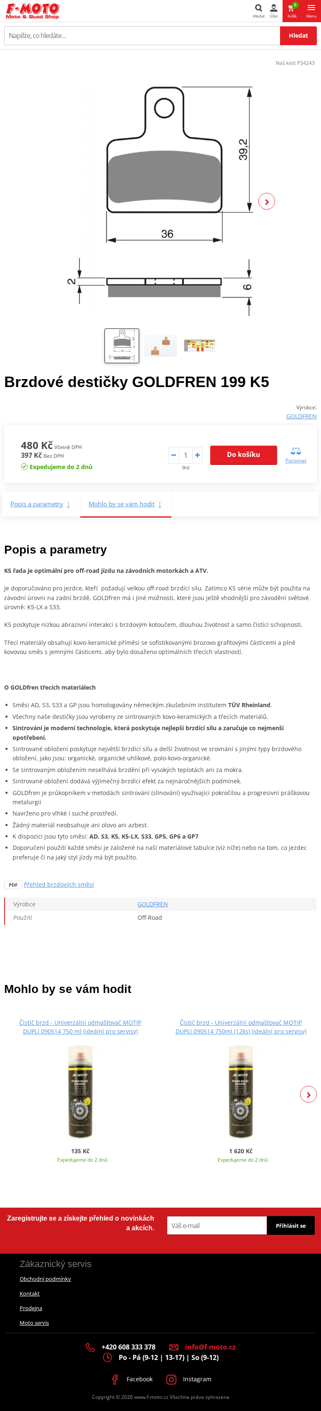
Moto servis (34, 1322)
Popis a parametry (36, 504)
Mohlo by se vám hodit (122, 504)
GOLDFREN (301, 416)
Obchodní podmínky (45, 1279)
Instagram (196, 1379)
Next (266, 201)
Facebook (139, 1379)
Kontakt (30, 1293)
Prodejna (31, 1308)
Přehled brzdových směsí (59, 884)
